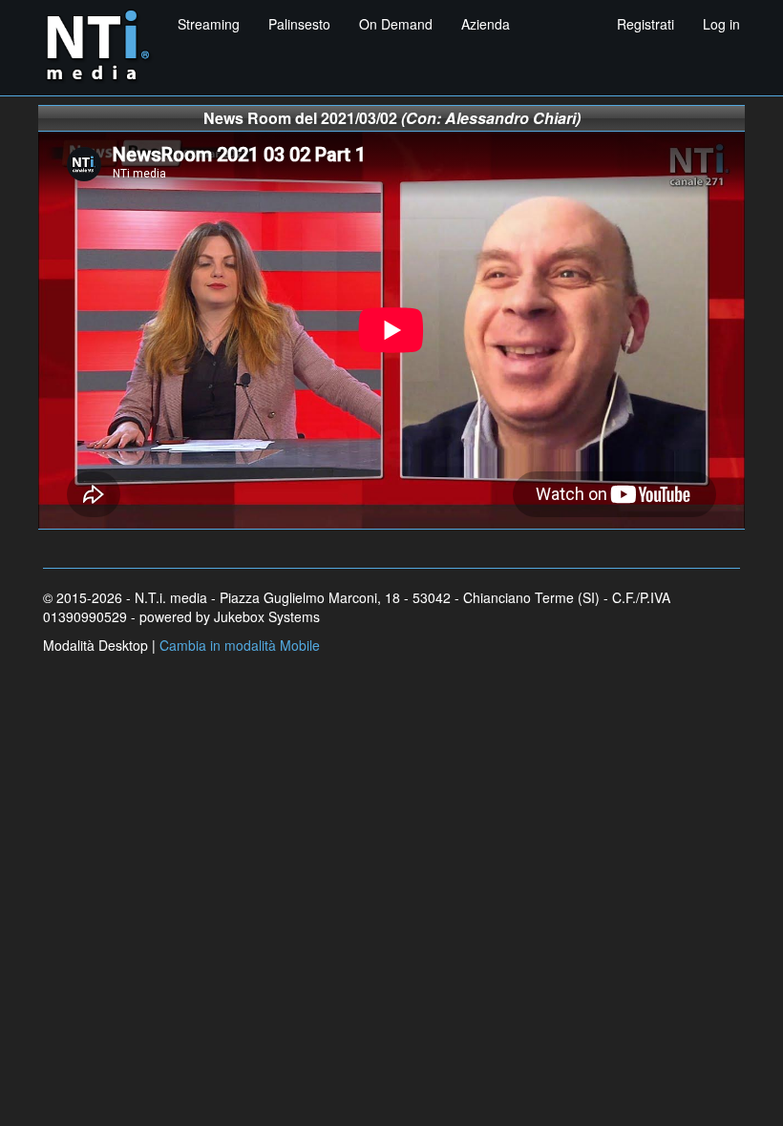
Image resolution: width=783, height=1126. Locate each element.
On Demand (396, 23)
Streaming (209, 23)
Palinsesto (299, 23)
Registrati (645, 23)
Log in (721, 23)
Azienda (485, 23)
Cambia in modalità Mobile (239, 645)
